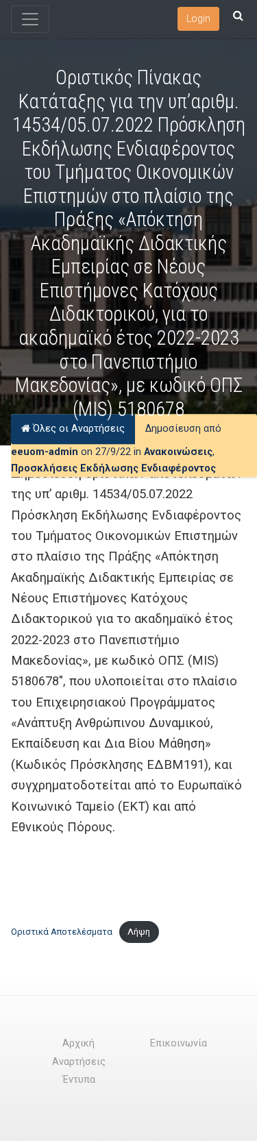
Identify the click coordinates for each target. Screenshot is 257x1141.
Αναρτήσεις (79, 1062)
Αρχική (78, 1043)
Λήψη (138, 932)
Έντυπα (78, 1079)
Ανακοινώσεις (178, 452)
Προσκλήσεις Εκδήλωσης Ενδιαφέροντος (113, 468)
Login (198, 18)
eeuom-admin (44, 452)
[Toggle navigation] (30, 19)
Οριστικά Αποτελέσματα (61, 932)
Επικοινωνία (178, 1043)
